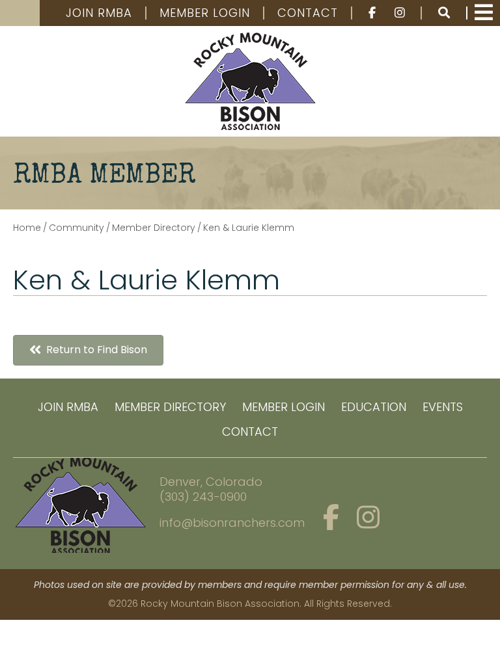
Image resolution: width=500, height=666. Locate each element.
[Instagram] (401, 13)
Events (443, 407)
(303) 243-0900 (203, 496)
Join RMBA (99, 13)
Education (373, 407)
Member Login (205, 13)
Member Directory (170, 407)
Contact (307, 13)
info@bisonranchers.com (232, 522)
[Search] (444, 13)
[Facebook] (366, 13)
